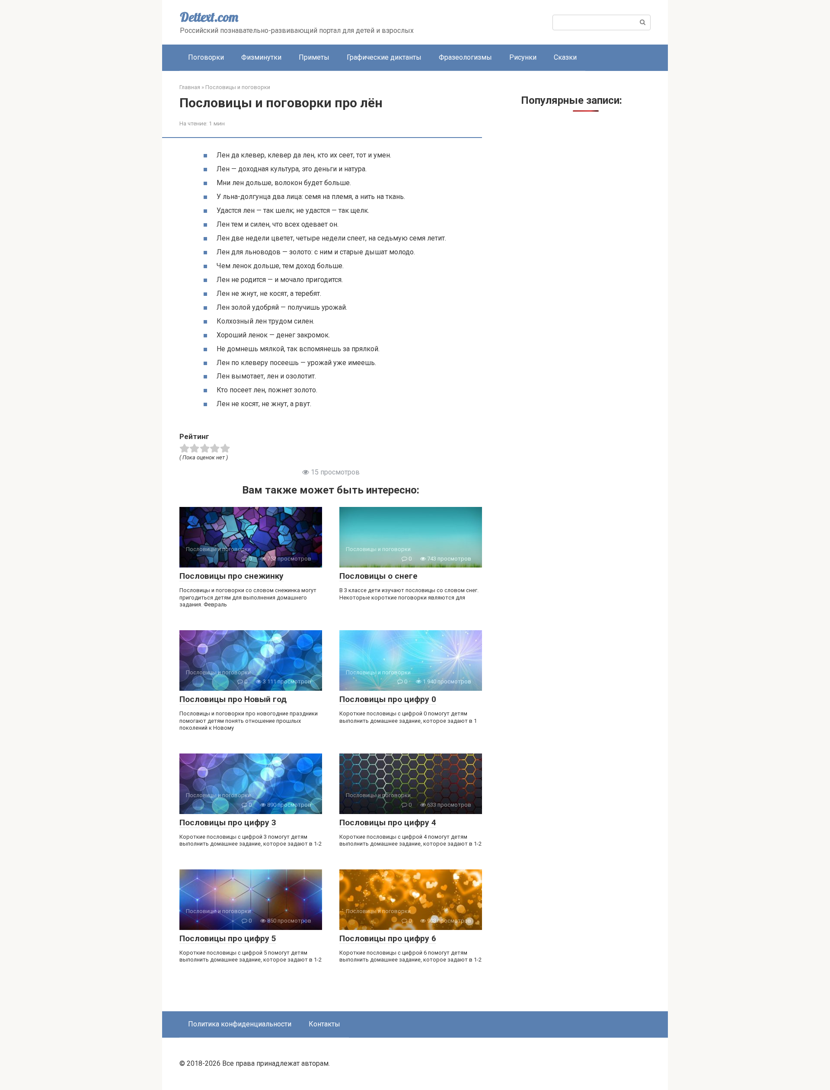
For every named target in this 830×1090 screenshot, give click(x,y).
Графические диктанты (384, 57)
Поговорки (206, 57)
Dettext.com (209, 17)
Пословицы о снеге (378, 576)
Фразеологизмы (465, 57)
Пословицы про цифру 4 (387, 822)
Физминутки (261, 57)
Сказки (565, 57)
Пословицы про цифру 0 (387, 699)
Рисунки (522, 57)
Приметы (314, 57)
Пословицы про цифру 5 (227, 938)
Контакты (324, 1024)
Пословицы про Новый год (233, 699)
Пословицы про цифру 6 (387, 938)
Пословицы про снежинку (231, 576)
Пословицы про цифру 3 (227, 822)
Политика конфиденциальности (239, 1024)
